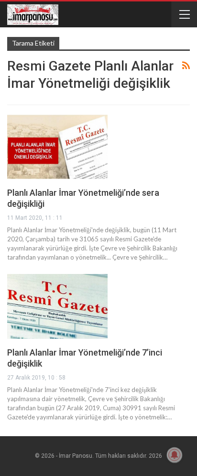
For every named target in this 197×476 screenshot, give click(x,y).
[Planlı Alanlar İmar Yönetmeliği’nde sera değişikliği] (57, 147)
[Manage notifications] (174, 455)
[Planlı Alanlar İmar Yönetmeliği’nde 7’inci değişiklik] (57, 306)
